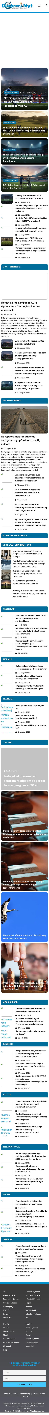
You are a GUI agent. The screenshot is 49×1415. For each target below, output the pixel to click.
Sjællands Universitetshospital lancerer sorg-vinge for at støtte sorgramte (27, 574)
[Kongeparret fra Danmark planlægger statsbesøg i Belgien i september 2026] (7, 1170)
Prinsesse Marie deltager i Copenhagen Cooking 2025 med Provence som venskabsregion (29, 1021)
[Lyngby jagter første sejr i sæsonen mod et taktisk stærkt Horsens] (7, 231)
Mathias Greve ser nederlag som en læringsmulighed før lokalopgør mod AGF (24, 101)
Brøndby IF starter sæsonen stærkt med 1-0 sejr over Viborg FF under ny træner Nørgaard (29, 593)
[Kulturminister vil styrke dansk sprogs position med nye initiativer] (7, 669)
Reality (28, 1324)
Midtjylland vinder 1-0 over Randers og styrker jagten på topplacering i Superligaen (23, 158)
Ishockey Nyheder (33, 1314)
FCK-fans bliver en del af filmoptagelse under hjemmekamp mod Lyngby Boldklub (31, 507)
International (31, 1310)
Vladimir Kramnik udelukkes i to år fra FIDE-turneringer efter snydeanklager (30, 618)
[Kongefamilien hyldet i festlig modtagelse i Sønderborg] (7, 679)
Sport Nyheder (32, 1328)
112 (4, 1292)
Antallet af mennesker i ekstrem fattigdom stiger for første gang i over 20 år (24, 781)
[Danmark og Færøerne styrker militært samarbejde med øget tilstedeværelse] (7, 1183)
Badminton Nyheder (11, 1299)
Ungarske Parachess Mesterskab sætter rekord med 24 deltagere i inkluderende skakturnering (23, 986)
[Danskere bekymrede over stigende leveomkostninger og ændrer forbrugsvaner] (7, 478)
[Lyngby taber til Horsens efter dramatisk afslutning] (7, 344)
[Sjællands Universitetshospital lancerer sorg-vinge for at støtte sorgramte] (7, 1068)
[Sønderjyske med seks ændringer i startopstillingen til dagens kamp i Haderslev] (7, 252)
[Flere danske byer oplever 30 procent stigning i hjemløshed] (7, 1204)
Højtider (29, 1303)
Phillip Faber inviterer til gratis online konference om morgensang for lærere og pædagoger (24, 834)
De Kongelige (8, 1306)
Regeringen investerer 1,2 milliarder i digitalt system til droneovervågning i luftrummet (31, 1214)
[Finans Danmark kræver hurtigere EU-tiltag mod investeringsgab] (7, 1249)
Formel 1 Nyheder (33, 1295)
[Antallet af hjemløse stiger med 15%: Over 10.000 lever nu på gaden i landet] (7, 1228)
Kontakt (7, 1394)
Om (14, 1394)
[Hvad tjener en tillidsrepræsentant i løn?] (7, 728)
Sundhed (29, 1331)
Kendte (6, 1324)
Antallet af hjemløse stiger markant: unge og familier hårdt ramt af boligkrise (31, 208)
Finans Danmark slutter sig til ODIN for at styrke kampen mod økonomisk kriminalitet (31, 1104)
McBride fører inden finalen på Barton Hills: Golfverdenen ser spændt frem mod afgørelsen (24, 130)
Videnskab (30, 1346)
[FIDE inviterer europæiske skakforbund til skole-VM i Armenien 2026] (7, 492)
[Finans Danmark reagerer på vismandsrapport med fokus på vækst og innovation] (7, 1260)
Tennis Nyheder (32, 1339)
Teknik (28, 1335)
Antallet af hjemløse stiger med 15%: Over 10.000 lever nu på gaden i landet (31, 1227)
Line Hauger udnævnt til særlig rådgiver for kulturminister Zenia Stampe (27, 554)
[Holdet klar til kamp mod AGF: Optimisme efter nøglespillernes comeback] (24, 286)
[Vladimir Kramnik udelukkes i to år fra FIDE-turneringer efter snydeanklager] (7, 620)
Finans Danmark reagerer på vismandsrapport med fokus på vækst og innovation (29, 1259)
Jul (27, 1318)
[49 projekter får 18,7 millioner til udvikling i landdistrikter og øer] (7, 689)
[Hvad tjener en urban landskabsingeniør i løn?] (7, 718)
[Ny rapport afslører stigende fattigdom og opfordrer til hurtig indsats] (24, 420)
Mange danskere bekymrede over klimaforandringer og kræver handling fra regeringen (30, 1053)
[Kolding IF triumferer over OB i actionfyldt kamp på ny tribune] (7, 199)
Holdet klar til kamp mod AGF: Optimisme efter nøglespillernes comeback (20, 306)
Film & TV (7, 1318)
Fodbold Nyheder (11, 93)
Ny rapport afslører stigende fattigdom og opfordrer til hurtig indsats (20, 440)
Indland (29, 1306)
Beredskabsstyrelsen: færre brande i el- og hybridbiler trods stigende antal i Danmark (31, 631)
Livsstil (6, 1328)
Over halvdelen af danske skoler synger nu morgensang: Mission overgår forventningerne (23, 884)
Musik (5, 1335)
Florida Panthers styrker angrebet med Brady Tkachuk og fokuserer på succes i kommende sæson (29, 564)
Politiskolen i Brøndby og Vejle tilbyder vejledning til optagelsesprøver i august (28, 1129)
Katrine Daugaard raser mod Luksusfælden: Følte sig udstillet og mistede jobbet (31, 1117)
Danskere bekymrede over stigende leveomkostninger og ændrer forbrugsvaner (29, 478)
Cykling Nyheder (10, 1303)
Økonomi (7, 1346)
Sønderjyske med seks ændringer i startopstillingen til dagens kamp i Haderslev (30, 251)
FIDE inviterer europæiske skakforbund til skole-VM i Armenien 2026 (27, 493)
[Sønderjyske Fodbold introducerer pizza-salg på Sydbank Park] (7, 1012)
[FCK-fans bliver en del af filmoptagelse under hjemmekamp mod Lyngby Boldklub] (7, 507)
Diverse (6, 1310)
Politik (5, 1350)
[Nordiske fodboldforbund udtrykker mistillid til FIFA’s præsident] (7, 221)
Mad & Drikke (8, 1331)
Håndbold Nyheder (33, 1299)
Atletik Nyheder (9, 1295)
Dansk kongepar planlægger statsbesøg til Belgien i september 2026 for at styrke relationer (30, 1156)
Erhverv (6, 1314)
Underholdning (32, 1342)
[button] (39, 6)
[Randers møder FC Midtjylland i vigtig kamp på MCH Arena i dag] (7, 241)
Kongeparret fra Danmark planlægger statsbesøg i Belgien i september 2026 (30, 1169)
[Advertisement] (24, 38)
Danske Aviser (39, 1394)
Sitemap (25, 1396)
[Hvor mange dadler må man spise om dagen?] (7, 1034)
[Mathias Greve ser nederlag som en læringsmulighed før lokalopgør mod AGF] (7, 356)
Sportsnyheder (9, 123)
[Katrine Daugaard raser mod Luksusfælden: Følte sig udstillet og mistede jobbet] (7, 1118)
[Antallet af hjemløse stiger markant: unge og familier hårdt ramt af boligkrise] (7, 210)
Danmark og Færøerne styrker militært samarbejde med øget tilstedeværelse (29, 1182)
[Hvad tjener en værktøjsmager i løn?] (7, 708)
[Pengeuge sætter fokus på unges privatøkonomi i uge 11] (7, 1272)
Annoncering (25, 1394)
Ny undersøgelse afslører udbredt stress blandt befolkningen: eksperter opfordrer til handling (31, 522)
